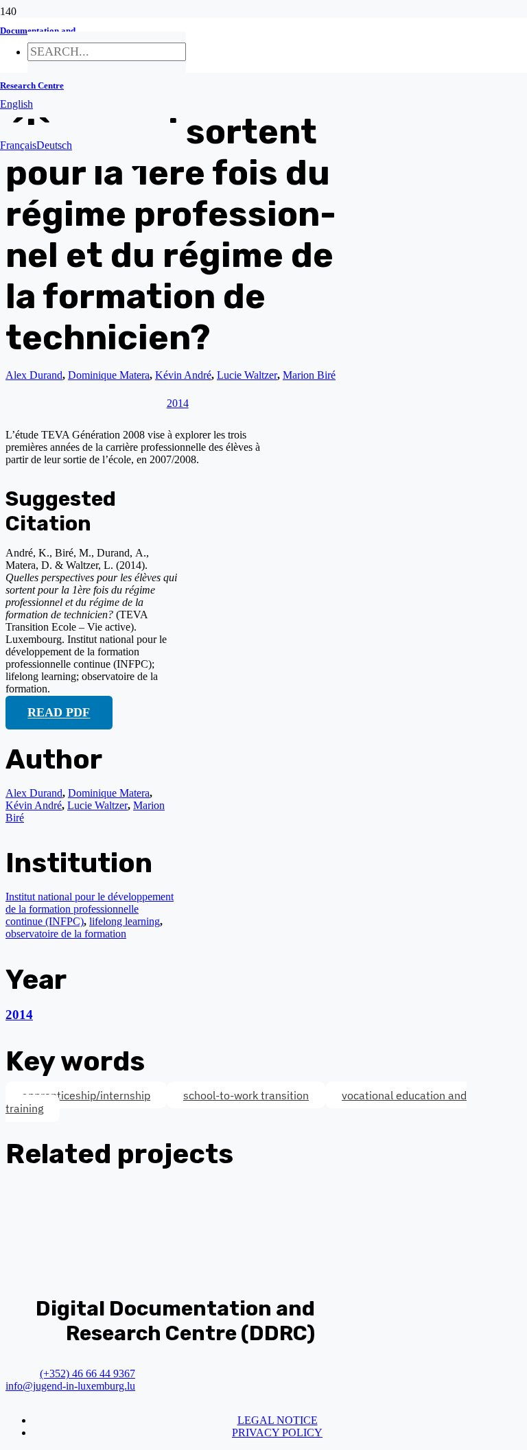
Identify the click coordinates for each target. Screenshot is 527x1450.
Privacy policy (277, 1432)
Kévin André (33, 805)
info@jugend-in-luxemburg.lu (70, 1386)
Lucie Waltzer (97, 805)
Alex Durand (33, 375)
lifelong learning (124, 921)
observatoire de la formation (65, 933)
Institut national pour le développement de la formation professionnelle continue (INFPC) (89, 909)
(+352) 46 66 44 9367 (87, 1373)
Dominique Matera (109, 793)
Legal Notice (277, 1420)
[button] (16, 104)
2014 (19, 1014)
